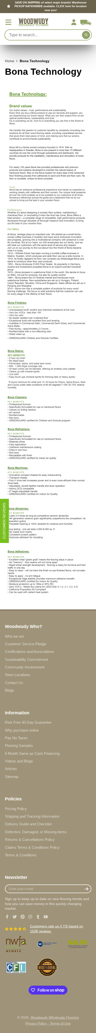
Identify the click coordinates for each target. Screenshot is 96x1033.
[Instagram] (30, 917)
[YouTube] (46, 917)
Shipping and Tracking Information (32, 816)
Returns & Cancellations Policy (30, 839)
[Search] (86, 35)
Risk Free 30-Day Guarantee (28, 722)
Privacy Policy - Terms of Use (48, 1023)
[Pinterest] (22, 917)
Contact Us (14, 683)
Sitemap (11, 777)
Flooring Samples (19, 745)
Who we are (14, 636)
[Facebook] (7, 917)
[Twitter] (15, 917)
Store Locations (17, 675)
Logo (33, 22)
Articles (11, 769)
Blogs (9, 690)
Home (9, 61)
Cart (85, 22)
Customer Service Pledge (25, 644)
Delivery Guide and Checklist (28, 824)
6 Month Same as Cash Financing (32, 753)
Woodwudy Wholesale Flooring (55, 1017)
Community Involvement (24, 667)
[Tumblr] (38, 917)
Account (74, 22)
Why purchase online (22, 730)
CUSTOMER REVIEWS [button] (4, 521)
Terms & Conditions (20, 855)
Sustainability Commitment (26, 659)
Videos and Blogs (19, 761)
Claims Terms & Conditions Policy (32, 847)
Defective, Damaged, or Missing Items (36, 832)
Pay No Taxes (16, 738)
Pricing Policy (16, 809)
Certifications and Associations (29, 651)
